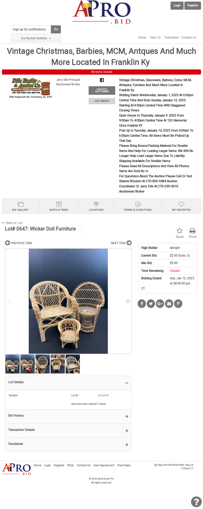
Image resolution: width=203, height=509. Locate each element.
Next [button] (128, 301)
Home (142, 37)
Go (56, 29)
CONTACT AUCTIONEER (102, 90)
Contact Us (188, 37)
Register (193, 5)
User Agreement (104, 465)
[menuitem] (142, 37)
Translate (171, 37)
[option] (68, 301)
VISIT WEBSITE (102, 101)
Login (177, 5)
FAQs (70, 465)
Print (192, 236)
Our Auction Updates (34, 38)
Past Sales (124, 465)
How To (155, 37)
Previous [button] (9, 301)
